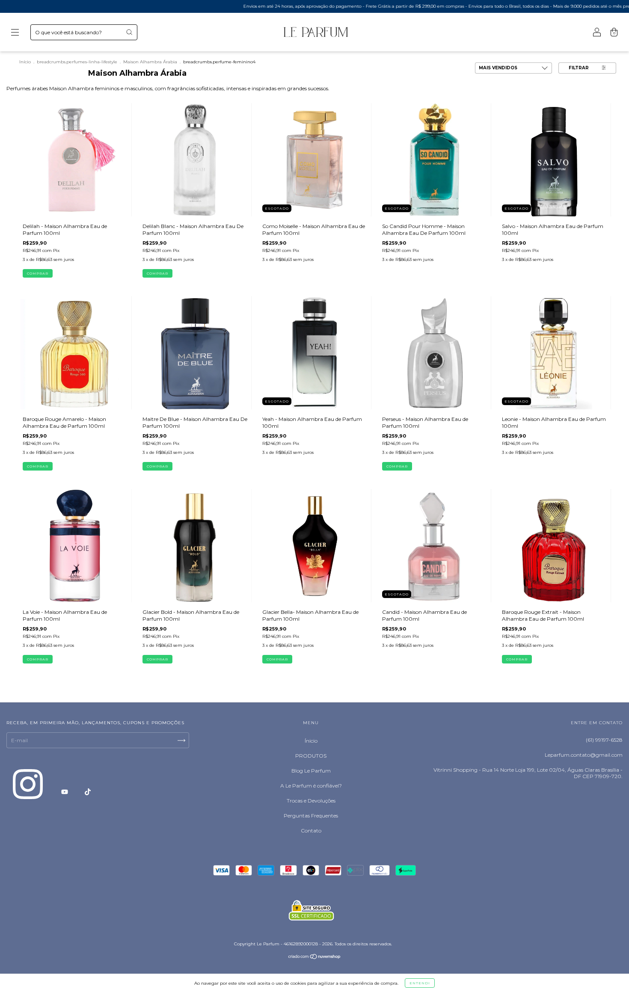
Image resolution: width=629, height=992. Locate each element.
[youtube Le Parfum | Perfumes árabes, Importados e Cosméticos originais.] (65, 791)
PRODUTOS (310, 755)
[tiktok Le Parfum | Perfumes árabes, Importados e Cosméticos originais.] (87, 791)
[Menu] (15, 33)
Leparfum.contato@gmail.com (584, 755)
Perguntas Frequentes (311, 815)
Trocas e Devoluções (311, 800)
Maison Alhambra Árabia (150, 62)
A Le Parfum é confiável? (311, 785)
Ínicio (311, 740)
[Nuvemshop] (314, 957)
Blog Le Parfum (311, 770)
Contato (311, 830)
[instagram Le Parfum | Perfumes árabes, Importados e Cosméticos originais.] (28, 791)
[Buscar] (129, 32)
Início (25, 62)
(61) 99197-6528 (604, 740)
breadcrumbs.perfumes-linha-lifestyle (77, 62)
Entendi (419, 983)
